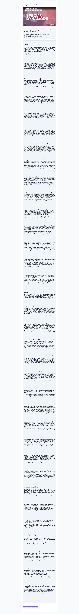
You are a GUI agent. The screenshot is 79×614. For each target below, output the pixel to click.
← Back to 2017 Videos (34, 609)
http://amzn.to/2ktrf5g (38, 36)
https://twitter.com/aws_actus (36, 37)
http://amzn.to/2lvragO (27, 35)
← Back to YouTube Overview (43, 609)
